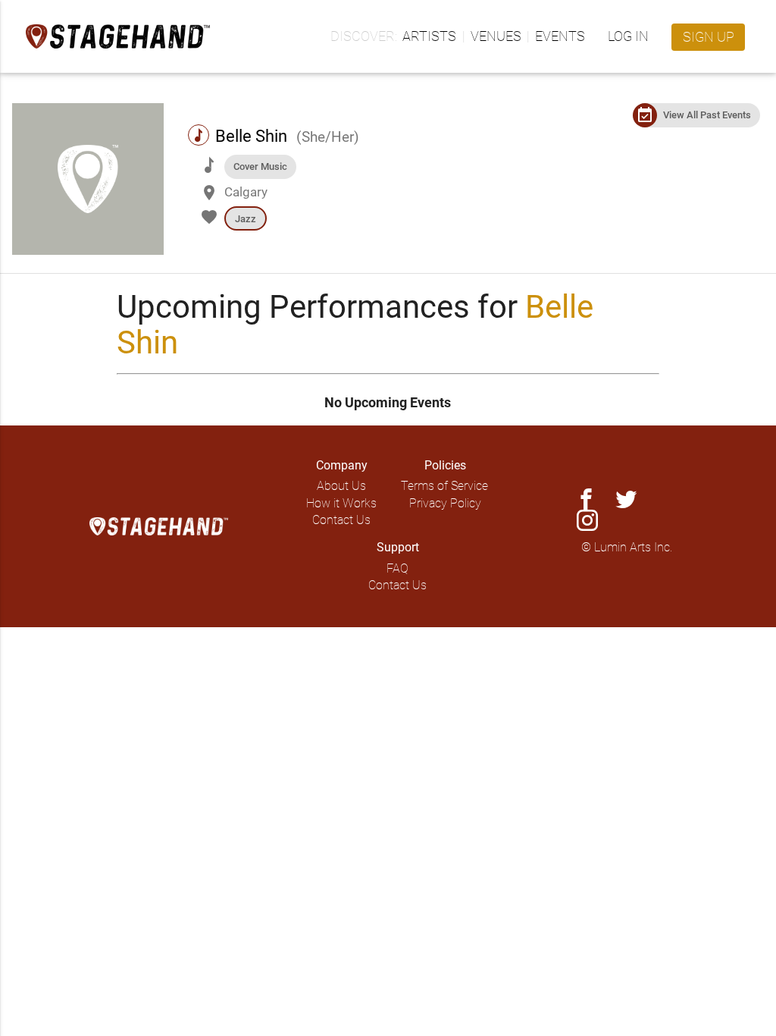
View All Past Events (707, 115)
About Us (341, 486)
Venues (496, 36)
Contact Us (341, 520)
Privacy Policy (445, 503)
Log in (628, 36)
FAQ (397, 568)
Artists (429, 36)
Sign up (708, 37)
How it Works (341, 503)
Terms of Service (444, 486)
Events (560, 36)
